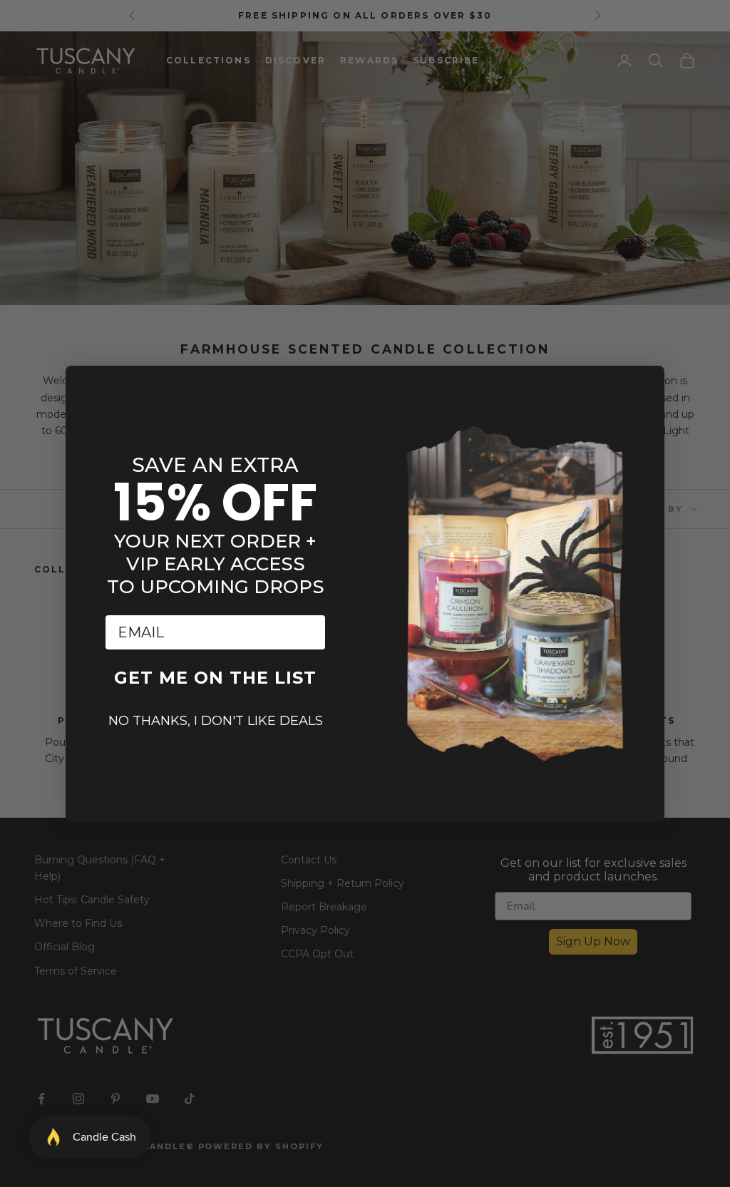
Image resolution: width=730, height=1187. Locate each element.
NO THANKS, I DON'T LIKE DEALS (215, 721)
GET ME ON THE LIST (215, 677)
